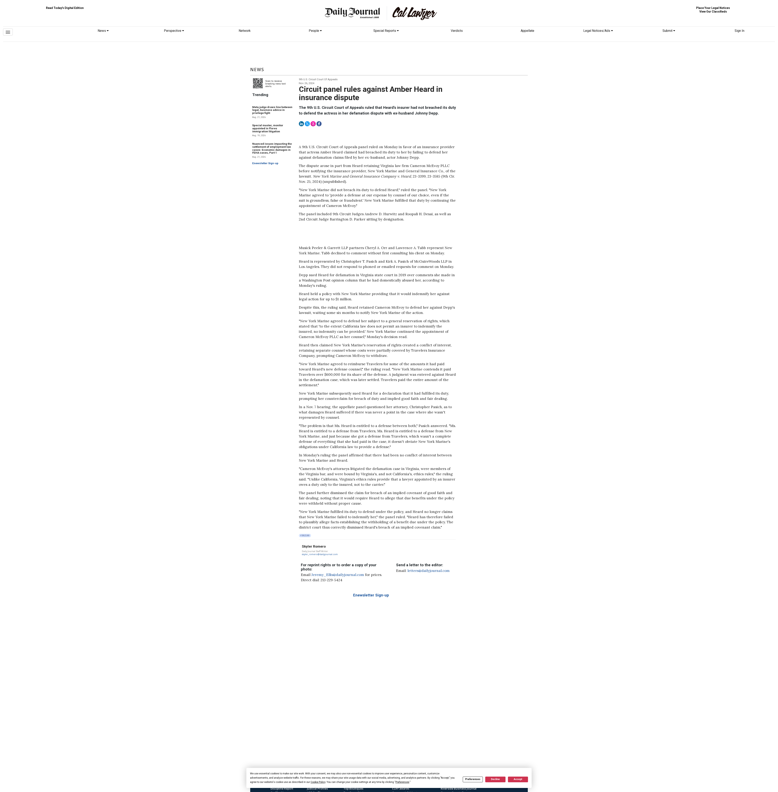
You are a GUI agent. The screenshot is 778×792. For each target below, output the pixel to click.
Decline (495, 779)
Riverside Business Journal (459, 788)
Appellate (527, 31)
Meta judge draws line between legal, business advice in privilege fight (272, 110)
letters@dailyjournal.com (428, 570)
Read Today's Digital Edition (65, 8)
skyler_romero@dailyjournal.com (320, 554)
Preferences (472, 779)
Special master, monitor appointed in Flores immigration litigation (267, 128)
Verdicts (457, 31)
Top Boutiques (353, 788)
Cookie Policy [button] (318, 782)
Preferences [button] (402, 782)
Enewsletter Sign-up (265, 163)
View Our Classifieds (713, 11)
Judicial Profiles (317, 788)
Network (245, 31)
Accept (518, 779)
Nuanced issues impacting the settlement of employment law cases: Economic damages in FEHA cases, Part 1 (272, 148)
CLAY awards (400, 788)
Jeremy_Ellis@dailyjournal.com (337, 575)
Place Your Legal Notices (713, 8)
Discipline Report (281, 788)
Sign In (739, 31)
